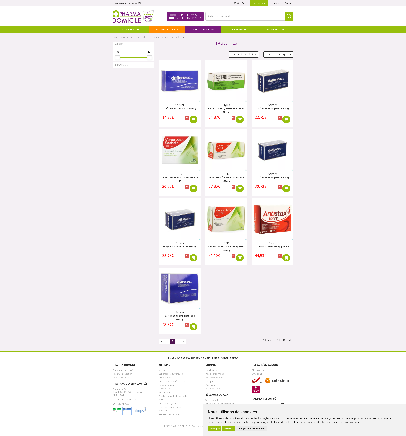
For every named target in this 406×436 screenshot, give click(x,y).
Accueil (116, 37)
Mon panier (210, 381)
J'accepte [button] (214, 428)
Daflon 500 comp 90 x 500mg (272, 178)
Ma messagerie (212, 389)
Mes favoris (211, 385)
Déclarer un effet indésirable (173, 396)
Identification (211, 370)
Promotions (165, 378)
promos (167, 30)
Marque (122, 65)
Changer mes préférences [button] (251, 428)
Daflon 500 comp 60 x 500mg (272, 109)
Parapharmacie (130, 37)
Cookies (163, 411)
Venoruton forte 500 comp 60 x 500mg (226, 179)
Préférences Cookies (169, 415)
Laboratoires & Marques (171, 374)
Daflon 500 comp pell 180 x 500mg (179, 318)
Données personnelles (170, 407)
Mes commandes (214, 378)
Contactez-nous (121, 378)
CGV (161, 400)
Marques (275, 30)
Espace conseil (166, 385)
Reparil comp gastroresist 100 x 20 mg (226, 110)
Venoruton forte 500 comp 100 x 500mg (226, 248)
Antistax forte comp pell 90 (273, 247)
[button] (131, 29)
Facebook (212, 400)
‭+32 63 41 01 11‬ (240, 3)
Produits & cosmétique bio (172, 381)
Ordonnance (165, 392)
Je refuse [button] (228, 428)
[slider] (117, 57)
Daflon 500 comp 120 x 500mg (180, 247)
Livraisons (257, 374)
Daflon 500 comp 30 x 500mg (180, 109)
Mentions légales (167, 404)
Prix (120, 45)
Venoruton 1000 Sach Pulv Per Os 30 (180, 179)
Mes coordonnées (214, 374)
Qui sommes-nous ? (123, 370)
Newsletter (164, 389)
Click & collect (259, 370)
